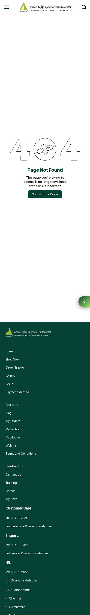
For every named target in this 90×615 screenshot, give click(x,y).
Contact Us (13, 474)
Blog (9, 413)
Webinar (11, 445)
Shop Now (12, 359)
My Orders (13, 421)
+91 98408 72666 (17, 545)
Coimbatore (17, 607)
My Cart (11, 499)
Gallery (10, 376)
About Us (12, 405)
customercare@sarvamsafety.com (29, 526)
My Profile (12, 429)
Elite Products (15, 466)
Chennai (15, 598)
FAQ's (9, 384)
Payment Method (17, 392)
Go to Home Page (45, 194)
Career (10, 491)
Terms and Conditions (21, 453)
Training (11, 483)
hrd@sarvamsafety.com (22, 580)
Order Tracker (15, 367)
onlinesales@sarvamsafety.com (27, 553)
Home (9, 351)
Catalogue (13, 437)
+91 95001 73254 (17, 572)
